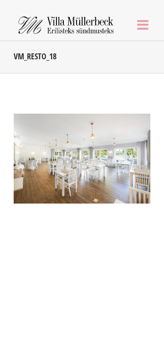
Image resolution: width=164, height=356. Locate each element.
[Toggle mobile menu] (143, 24)
